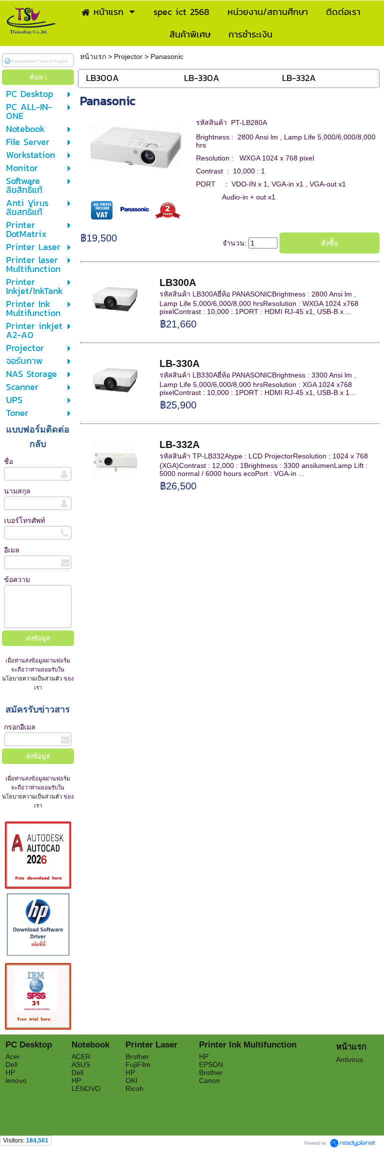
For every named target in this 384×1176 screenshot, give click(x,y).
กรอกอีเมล (20, 727)
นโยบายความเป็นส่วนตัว (33, 679)
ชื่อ (8, 462)
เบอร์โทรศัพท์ (24, 520)
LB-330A (180, 363)
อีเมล (12, 550)
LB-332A (180, 444)
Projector (128, 56)
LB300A (178, 282)
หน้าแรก (94, 56)
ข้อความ (17, 580)
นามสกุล (17, 491)
